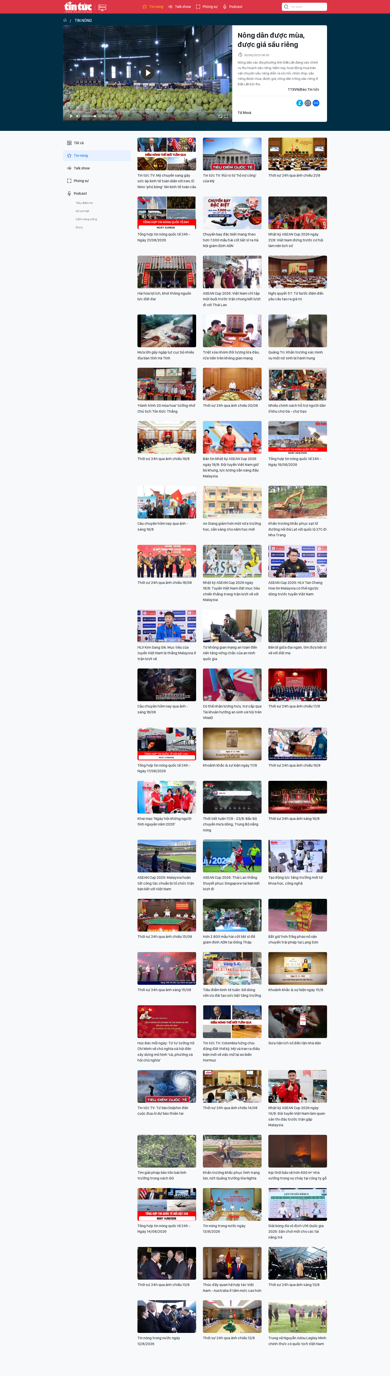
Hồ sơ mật (82, 211)
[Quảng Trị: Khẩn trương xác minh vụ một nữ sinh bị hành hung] (297, 331)
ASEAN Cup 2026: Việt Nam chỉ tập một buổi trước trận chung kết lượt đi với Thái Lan (232, 299)
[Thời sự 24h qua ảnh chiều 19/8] (166, 437)
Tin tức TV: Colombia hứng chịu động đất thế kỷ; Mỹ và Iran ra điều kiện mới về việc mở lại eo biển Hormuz (231, 1052)
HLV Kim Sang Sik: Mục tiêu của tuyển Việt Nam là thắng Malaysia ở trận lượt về (166, 653)
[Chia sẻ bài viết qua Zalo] (299, 103)
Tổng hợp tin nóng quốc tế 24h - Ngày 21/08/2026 (163, 237)
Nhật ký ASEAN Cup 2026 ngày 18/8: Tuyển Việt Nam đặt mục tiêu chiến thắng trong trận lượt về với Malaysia (231, 591)
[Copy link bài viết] (316, 103)
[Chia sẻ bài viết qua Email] (307, 103)
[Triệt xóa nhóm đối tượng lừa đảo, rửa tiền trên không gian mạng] (232, 331)
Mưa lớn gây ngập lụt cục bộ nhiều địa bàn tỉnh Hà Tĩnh (165, 355)
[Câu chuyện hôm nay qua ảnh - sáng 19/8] (166, 502)
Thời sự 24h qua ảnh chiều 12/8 (229, 1338)
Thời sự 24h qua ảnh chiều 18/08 (164, 582)
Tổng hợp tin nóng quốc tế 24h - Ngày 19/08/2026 (294, 461)
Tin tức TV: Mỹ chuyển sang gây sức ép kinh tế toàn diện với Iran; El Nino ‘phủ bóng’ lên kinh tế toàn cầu (166, 181)
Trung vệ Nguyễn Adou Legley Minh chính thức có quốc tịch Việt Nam (297, 1341)
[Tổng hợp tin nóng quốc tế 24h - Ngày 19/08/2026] (297, 437)
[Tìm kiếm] (286, 7)
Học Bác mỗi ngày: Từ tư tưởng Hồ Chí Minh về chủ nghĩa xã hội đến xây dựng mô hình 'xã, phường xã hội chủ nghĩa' (165, 1052)
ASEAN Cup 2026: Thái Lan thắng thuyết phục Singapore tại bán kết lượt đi (231, 883)
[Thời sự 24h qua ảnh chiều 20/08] (232, 384)
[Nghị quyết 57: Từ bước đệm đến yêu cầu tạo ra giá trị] (297, 272)
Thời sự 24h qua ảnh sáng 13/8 (294, 1284)
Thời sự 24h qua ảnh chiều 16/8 (294, 765)
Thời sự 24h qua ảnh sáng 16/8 (294, 818)
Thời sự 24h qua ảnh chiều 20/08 (230, 405)
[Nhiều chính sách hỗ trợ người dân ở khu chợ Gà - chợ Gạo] (297, 384)
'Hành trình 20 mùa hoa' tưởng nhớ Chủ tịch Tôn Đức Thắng (166, 408)
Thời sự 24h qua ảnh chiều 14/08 (230, 1107)
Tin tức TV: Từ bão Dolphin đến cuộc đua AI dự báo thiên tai (162, 1110)
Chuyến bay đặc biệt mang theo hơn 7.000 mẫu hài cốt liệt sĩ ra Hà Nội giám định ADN (230, 240)
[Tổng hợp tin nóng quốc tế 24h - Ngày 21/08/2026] (166, 213)
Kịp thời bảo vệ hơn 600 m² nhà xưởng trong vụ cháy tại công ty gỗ (297, 1175)
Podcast (235, 7)
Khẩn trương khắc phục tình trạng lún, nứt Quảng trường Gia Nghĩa (231, 1175)
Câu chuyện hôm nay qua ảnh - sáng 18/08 (162, 709)
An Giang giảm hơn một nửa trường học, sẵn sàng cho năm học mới (232, 526)
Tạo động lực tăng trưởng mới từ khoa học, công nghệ (295, 880)
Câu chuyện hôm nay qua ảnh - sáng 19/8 (162, 526)
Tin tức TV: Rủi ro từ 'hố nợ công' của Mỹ (229, 178)
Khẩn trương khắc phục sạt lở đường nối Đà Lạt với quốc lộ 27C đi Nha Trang (297, 529)
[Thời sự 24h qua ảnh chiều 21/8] (297, 154)
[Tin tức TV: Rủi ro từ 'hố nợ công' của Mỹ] (232, 154)
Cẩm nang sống (86, 219)
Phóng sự (210, 7)
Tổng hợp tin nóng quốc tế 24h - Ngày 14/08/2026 (163, 1228)
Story (79, 227)
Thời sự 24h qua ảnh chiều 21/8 (294, 175)
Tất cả (79, 143)
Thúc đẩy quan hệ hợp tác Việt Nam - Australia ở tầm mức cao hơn (232, 1287)
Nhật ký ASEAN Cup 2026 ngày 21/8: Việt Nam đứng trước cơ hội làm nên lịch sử (295, 240)
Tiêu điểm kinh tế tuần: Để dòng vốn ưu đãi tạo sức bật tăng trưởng (232, 992)
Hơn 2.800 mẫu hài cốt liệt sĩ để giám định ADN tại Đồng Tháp (229, 939)
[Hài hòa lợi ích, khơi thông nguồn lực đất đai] (166, 272)
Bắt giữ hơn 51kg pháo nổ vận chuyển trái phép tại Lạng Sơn (293, 939)
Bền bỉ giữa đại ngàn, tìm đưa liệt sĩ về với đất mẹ (297, 650)
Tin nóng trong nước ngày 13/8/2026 (224, 1228)
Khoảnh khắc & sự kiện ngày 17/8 (230, 765)
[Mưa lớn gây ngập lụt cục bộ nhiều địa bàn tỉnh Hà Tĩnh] (166, 331)
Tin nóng (156, 7)
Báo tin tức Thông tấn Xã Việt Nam (102, 11)
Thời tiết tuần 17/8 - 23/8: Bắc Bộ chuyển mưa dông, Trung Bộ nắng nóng (230, 824)
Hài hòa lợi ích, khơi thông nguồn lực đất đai (164, 296)
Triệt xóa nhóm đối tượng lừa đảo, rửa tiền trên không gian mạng (231, 355)
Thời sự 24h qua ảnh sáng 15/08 (164, 989)
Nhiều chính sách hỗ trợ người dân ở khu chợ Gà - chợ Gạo (297, 408)
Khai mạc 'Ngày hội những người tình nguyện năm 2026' (164, 821)
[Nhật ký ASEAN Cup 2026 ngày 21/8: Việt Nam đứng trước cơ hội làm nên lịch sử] (297, 213)
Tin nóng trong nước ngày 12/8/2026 (158, 1341)
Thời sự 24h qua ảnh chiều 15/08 (164, 936)
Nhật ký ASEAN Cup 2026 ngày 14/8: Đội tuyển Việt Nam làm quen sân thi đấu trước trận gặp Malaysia (296, 1116)
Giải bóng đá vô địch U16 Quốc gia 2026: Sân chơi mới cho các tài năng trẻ (296, 1231)
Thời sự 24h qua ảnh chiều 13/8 (163, 1284)
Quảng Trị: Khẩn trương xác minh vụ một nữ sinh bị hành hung (295, 355)
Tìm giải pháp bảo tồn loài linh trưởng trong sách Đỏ (161, 1175)
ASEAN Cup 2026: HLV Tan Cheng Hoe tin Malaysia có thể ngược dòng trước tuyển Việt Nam (295, 588)
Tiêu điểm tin (84, 203)
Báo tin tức (78, 7)
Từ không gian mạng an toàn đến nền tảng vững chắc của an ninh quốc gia (230, 653)
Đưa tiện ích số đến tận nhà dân (294, 1043)
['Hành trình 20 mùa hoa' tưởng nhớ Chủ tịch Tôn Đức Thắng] (166, 384)
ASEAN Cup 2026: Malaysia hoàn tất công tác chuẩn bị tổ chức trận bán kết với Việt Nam (165, 883)
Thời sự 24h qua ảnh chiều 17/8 (294, 706)
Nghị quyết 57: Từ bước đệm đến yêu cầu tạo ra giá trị (295, 296)
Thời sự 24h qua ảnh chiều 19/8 (163, 458)
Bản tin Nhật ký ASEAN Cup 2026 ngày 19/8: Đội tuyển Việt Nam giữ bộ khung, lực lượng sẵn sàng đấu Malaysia (231, 467)
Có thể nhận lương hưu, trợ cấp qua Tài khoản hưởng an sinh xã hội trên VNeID (232, 712)
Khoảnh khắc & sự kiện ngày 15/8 (295, 989)
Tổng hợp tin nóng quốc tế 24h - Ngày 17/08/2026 (163, 768)
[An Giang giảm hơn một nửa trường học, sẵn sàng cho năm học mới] (232, 502)
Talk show (183, 7)
